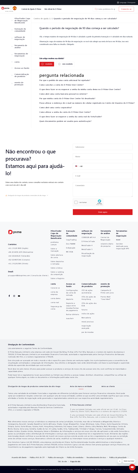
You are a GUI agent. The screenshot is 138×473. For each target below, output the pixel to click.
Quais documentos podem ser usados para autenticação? (65, 121)
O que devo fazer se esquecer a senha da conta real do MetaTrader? (70, 117)
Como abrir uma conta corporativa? (55, 107)
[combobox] (77, 166)
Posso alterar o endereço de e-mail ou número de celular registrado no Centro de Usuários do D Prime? (87, 103)
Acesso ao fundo (22, 68)
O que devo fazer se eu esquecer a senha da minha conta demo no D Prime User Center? (80, 89)
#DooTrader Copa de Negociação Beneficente (22, 20)
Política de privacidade (117, 457)
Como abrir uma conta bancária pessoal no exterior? (63, 94)
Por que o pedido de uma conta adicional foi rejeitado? (64, 80)
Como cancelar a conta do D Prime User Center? (61, 85)
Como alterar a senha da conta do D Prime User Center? (65, 112)
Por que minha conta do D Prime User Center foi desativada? (67, 98)
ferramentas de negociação (21, 55)
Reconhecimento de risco (96, 457)
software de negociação (20, 38)
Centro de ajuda (41, 18)
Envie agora (102, 212)
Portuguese (131, 2)
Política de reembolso (75, 457)
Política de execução (56, 457)
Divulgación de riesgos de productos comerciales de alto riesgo (27, 195)
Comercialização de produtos (22, 75)
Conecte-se (126, 9)
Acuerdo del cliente (19, 457)
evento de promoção (19, 83)
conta (17, 62)
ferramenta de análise (21, 46)
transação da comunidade (20, 30)
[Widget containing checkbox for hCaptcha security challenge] (88, 202)
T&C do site (62, 461)
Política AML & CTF (37, 457)
